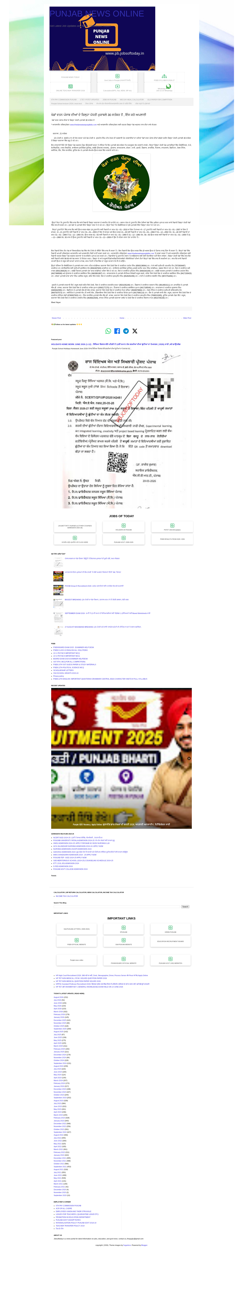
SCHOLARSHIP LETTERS (63, 670)
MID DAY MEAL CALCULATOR (132, 100)
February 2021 (59, 1187)
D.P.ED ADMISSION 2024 (63, 866)
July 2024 (57, 1069)
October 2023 (59, 1095)
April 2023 (58, 1112)
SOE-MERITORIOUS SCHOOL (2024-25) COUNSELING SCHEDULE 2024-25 (83, 861)
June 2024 (58, 1072)
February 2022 (59, 1152)
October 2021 (59, 1164)
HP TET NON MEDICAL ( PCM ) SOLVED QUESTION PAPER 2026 (81, 978)
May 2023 (57, 1109)
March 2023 (58, 1115)
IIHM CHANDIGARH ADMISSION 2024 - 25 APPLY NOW (74, 855)
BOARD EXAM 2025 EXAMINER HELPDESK (70, 659)
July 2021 (57, 1172)
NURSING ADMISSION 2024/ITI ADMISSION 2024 (72, 849)
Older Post (187, 318)
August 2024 (58, 1066)
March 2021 (58, 1184)
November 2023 (60, 1092)
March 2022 (58, 1149)
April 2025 (58, 1043)
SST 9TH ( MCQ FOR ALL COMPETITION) (69, 662)
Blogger (144, 1245)
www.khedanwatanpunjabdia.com (83, 125)
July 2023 (57, 1103)
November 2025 (60, 1023)
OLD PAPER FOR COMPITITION (159, 100)
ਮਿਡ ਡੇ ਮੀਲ (59, 1229)
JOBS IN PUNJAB (109, 100)
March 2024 (58, 1081)
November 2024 (60, 1058)
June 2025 (58, 1037)
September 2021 (60, 1167)
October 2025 (59, 1026)
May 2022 (57, 1144)
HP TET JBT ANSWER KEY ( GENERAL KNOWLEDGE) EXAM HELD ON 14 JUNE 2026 (89, 987)
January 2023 (59, 1121)
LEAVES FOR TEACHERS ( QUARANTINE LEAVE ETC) (77, 1214)
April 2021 (58, 1181)
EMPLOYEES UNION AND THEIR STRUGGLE (73, 1211)
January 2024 (59, 1086)
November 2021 (60, 1161)
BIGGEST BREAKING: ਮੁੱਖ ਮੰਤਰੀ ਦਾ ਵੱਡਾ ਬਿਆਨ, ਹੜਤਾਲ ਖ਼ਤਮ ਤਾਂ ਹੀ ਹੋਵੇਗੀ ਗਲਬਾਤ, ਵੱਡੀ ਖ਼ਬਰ (97, 600)
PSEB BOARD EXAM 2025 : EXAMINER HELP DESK (73, 647)
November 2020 (60, 1192)
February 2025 (59, 1049)
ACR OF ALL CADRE (64, 1208)
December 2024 (60, 1055)
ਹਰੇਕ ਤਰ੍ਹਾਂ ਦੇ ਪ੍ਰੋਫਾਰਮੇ (142, 104)
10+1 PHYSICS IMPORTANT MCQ (66, 653)
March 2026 (58, 1012)
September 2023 (60, 1098)
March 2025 (58, 1046)
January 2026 (59, 1017)
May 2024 (57, 1075)
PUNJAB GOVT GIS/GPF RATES (68, 1220)
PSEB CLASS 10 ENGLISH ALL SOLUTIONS (70, 650)
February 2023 (59, 1118)
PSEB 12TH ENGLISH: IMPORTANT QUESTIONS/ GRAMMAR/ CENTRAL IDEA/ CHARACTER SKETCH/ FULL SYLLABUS (100, 679)
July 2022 (57, 1138)
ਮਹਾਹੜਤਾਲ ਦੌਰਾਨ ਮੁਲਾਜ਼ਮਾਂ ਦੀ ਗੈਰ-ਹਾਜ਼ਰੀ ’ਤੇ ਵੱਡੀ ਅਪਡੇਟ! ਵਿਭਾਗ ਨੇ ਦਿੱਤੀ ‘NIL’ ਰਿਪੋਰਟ (93, 572)
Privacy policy (58, 676)
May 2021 (57, 1178)
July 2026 (57, 1000)
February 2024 (59, 1083)
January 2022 (59, 1155)
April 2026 (58, 1009)
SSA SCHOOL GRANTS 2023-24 (65, 673)
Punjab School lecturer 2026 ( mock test (66, 104)
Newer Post (56, 318)
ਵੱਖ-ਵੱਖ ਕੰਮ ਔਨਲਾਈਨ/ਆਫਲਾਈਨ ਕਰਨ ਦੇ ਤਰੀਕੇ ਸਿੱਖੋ (114, 104)
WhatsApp (164, 90)
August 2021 (58, 1169)
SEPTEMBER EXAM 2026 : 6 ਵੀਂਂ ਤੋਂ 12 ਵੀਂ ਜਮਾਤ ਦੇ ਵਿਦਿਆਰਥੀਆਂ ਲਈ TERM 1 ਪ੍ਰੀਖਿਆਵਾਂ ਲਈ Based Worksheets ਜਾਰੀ (107, 613)
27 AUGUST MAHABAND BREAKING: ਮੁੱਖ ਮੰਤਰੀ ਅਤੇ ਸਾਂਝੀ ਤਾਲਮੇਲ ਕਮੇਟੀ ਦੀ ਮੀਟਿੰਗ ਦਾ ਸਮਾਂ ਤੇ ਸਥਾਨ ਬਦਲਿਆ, (103, 627)
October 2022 (59, 1129)
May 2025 (57, 1040)
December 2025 (60, 1020)
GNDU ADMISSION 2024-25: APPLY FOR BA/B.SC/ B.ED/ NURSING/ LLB (81, 843)
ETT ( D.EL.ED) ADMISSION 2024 (66, 863)
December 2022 (60, 1124)
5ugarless (127, 1245)
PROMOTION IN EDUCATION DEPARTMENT (73, 1217)
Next (189, 758)
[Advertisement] (84, 1272)
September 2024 (60, 1063)
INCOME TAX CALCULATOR (67, 896)
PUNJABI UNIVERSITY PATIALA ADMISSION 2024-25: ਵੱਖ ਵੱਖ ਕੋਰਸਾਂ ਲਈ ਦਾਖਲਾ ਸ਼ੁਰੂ (84, 840)
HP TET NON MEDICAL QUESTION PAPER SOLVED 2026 (78, 981)
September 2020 (60, 1195)
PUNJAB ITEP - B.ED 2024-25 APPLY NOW (69, 858)
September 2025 (60, 1029)
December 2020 (60, 1190)
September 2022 (60, 1132)
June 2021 (58, 1175)
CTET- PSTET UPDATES (89, 100)
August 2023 (58, 1101)
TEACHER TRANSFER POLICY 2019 (70, 1226)
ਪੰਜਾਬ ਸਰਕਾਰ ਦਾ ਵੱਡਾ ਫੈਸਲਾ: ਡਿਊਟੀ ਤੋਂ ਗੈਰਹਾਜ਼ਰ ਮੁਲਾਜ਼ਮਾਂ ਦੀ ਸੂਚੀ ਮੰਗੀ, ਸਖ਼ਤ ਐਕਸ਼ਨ (92, 559)
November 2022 (60, 1126)
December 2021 (60, 1158)
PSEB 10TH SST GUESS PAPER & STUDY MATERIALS (74, 665)
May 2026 (57, 1006)
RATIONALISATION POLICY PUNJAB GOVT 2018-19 (76, 1223)
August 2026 (58, 997)
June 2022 (58, 1141)
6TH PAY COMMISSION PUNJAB (63, 100)
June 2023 (58, 1106)
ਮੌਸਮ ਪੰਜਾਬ (89, 104)
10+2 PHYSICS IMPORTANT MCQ (66, 656)
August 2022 (58, 1135)
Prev (54, 758)
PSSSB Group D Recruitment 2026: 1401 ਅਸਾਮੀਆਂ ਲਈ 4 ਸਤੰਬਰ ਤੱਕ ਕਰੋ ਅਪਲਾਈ (94, 586)
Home (122, 318)
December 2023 (60, 1089)
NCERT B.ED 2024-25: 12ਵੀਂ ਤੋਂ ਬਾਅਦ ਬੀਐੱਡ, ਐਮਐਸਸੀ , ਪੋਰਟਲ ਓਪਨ (78, 838)
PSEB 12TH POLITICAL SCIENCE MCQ (68, 668)
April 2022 (58, 1147)
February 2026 (59, 1014)
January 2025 (59, 1052)
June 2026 (58, 1003)
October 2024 (59, 1060)
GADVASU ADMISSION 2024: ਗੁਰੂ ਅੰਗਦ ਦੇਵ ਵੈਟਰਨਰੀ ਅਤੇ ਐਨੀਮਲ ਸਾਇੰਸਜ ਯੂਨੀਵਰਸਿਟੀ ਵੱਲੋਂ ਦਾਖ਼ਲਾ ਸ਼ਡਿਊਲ (90, 852)
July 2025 (57, 1035)
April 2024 (58, 1078)
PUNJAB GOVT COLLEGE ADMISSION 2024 (70, 869)
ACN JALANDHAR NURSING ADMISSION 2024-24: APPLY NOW (78, 846)
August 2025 (58, 1032)
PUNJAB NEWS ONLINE (97, 13)
